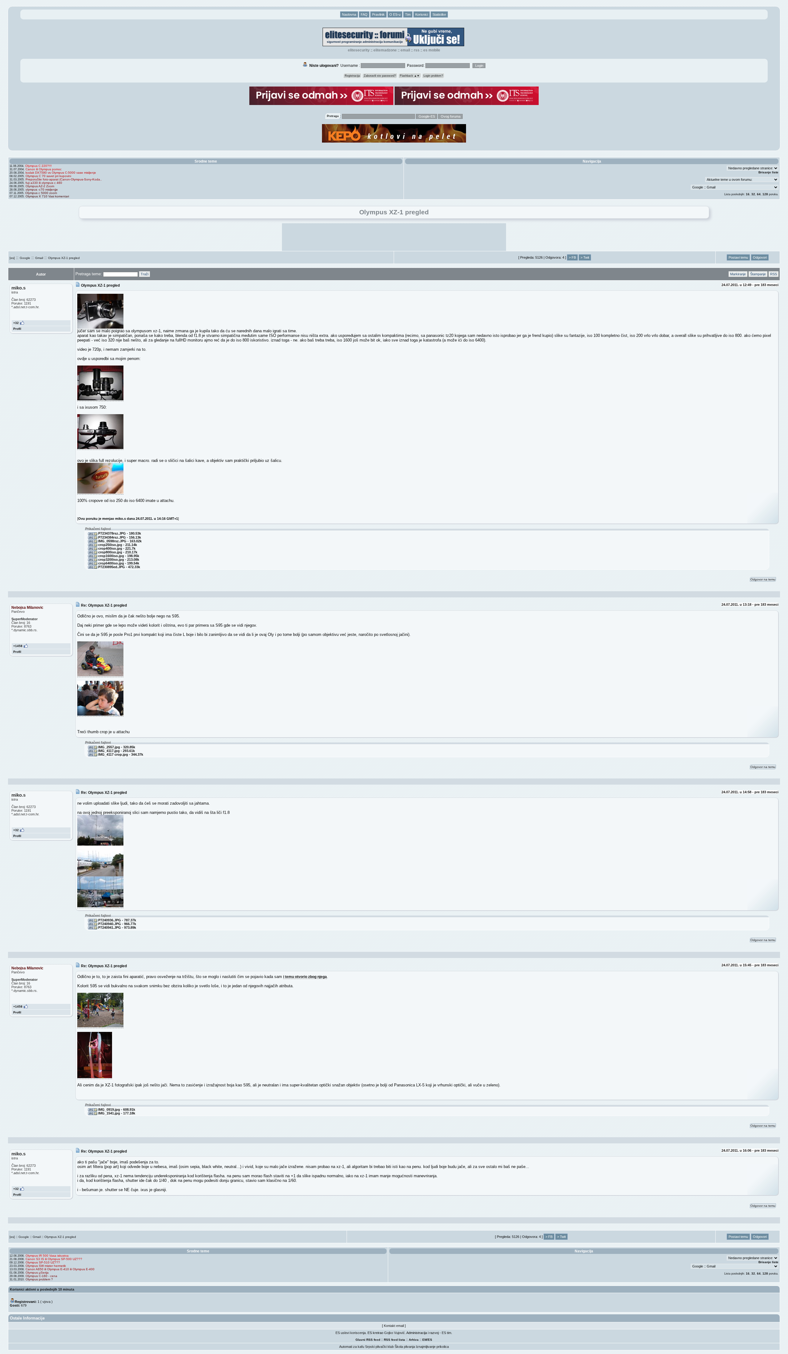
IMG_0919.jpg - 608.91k (116, 1109)
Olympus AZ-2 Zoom (40, 186)
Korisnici (421, 14)
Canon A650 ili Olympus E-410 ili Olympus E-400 (60, 1269)
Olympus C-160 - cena (41, 1276)
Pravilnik (378, 14)
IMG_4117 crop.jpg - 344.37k (120, 754)
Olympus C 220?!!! (38, 166)
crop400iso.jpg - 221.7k (116, 548)
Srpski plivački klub (379, 1346)
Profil (17, 328)
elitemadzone (385, 50)
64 (759, 194)
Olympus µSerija (37, 1272)
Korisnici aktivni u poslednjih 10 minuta (42, 1289)
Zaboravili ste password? (380, 75)
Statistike (439, 14)
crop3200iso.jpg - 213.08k (118, 559)
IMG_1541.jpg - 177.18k (116, 1113)
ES (430, 1339)
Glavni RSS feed (368, 1339)
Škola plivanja (405, 1346)
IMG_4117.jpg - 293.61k (116, 751)
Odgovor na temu (762, 579)
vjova (46, 1301)
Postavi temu (738, 257)
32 (753, 194)
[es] (12, 258)
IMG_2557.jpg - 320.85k (116, 747)
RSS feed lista (394, 1339)
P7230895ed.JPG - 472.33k (118, 567)
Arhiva (414, 1339)
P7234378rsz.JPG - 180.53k (119, 533)
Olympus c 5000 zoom (41, 193)
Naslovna (349, 14)
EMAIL (405, 50)
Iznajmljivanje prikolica (432, 1346)
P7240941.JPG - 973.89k (116, 927)
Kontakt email (394, 1326)
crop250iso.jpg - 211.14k (117, 545)
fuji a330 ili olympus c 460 (44, 182)
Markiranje (738, 274)
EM (424, 1339)
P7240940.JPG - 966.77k (116, 924)
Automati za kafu (351, 1346)
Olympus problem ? (39, 1279)
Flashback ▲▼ (410, 75)
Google (25, 258)
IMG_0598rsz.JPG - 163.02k (119, 541)
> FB (572, 257)
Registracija (352, 75)
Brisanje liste (768, 172)
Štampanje (758, 274)
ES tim (446, 1333)
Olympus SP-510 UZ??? (43, 1262)
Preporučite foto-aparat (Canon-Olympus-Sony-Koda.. (64, 179)
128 (765, 194)
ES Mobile (431, 50)
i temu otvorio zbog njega (305, 977)
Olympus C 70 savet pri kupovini (48, 176)
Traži (144, 274)
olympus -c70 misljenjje (42, 189)
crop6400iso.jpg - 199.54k (118, 563)
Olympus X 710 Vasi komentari (47, 196)
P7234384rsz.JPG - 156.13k (119, 537)
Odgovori (760, 257)
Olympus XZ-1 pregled (64, 258)
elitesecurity (359, 50)
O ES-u (394, 14)
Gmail (39, 258)
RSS (417, 50)
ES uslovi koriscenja (351, 1333)
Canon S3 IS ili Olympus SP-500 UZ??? (54, 1259)
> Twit (585, 257)
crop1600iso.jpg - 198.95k (118, 556)
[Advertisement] (394, 237)
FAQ (364, 14)
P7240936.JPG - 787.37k (116, 920)
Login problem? (433, 75)
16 (748, 194)
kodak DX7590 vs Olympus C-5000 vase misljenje (61, 172)
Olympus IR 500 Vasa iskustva (47, 1255)
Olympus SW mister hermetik (46, 1265)
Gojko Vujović (394, 1333)
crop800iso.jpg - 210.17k (117, 552)
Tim (408, 14)
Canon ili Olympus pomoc (44, 169)
